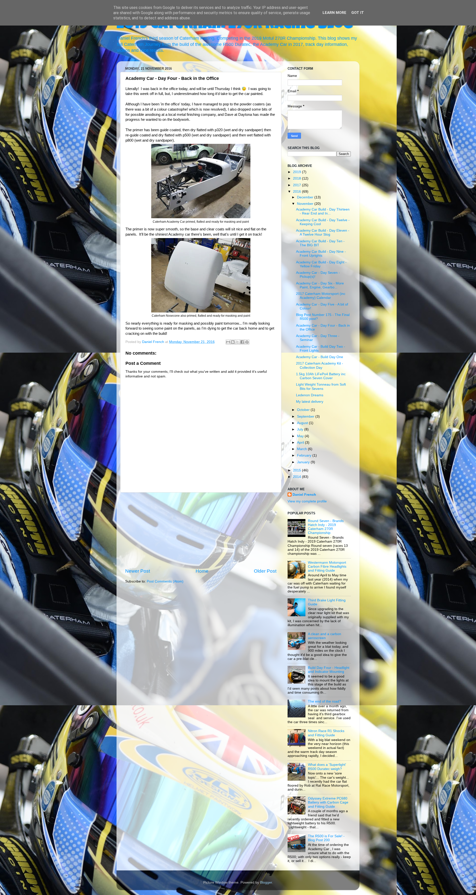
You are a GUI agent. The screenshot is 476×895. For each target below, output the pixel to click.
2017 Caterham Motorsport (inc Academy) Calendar (320, 296)
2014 (297, 477)
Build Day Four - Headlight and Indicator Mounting (328, 670)
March (302, 449)
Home (202, 571)
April (301, 442)
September (306, 416)
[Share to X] (237, 341)
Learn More (334, 12)
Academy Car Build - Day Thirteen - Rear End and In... (323, 211)
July (300, 429)
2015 (297, 470)
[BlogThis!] (232, 341)
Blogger (266, 882)
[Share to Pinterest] (246, 341)
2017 (297, 185)
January (304, 462)
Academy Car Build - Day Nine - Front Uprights (321, 253)
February (304, 455)
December (305, 197)
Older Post (265, 571)
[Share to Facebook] (242, 341)
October (304, 410)
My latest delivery (309, 401)
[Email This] (228, 341)
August (303, 423)
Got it (357, 12)
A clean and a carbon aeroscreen (324, 636)
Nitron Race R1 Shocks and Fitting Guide (326, 733)
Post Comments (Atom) (165, 581)
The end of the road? (324, 701)
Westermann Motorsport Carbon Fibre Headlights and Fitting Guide (327, 566)
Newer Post (137, 571)
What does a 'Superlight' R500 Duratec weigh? (327, 767)
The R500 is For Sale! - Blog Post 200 (326, 838)
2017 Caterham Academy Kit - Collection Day (319, 365)
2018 (297, 178)
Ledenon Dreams (309, 395)
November (305, 204)
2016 (297, 191)
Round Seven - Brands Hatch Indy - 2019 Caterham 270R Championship (326, 527)
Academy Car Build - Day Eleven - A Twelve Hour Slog (322, 232)
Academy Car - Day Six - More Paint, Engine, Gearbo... (320, 285)
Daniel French (304, 494)
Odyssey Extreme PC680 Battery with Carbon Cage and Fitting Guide (328, 802)
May (301, 436)
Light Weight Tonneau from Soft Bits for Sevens (321, 386)
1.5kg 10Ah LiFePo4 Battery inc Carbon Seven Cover (321, 376)
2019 (297, 172)
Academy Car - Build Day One (319, 357)
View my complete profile (307, 501)
